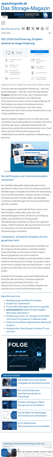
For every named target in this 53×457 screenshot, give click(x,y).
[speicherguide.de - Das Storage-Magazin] (25, 10)
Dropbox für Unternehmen (18, 303)
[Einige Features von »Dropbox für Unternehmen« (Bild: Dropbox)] (26, 81)
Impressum (8, 443)
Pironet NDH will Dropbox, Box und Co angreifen (27, 306)
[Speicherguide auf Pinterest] (47, 28)
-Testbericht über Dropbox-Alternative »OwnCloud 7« (26, 311)
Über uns (40, 443)
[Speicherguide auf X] (33, 28)
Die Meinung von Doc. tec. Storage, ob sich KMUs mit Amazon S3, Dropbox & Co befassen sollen (27, 317)
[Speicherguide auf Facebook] (28, 28)
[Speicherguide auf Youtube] (42, 28)
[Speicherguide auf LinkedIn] (23, 28)
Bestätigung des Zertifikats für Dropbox (24, 300)
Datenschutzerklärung (25, 443)
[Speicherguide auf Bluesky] (38, 28)
